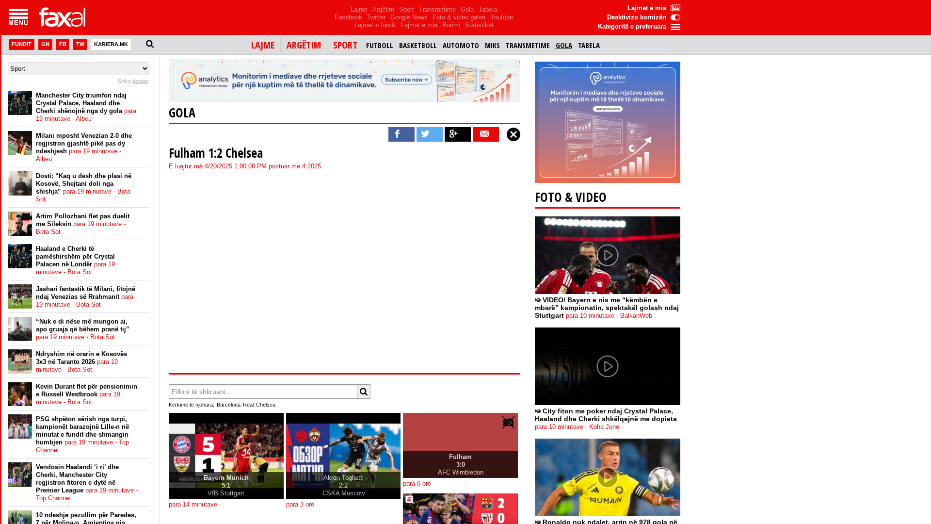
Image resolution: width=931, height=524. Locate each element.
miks (492, 45)
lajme (262, 44)
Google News (409, 17)
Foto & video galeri (459, 17)
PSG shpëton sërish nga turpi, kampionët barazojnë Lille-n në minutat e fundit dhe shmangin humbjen (82, 434)
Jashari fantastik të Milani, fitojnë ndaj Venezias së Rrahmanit (85, 296)
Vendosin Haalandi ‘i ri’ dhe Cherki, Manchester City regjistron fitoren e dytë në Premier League (87, 482)
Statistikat (479, 25)
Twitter (376, 17)
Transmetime (437, 9)
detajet (140, 81)
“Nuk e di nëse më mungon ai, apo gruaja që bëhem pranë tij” (82, 329)
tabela (589, 45)
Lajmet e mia (419, 25)
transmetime (528, 45)
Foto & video (571, 197)
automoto (461, 45)
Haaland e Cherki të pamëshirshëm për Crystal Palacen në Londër (75, 260)
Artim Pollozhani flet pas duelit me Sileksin (82, 224)
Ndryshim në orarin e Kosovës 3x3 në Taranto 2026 (81, 361)
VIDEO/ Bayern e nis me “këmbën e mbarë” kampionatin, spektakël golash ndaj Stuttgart (607, 307)
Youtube (501, 17)
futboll (379, 45)
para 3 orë (300, 504)
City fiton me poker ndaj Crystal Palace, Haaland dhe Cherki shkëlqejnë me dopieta (606, 418)
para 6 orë (417, 483)
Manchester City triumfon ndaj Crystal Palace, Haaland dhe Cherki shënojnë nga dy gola (86, 107)
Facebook (348, 17)
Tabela (488, 9)
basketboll (418, 45)
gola (564, 45)
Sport (406, 9)
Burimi (451, 25)
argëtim (304, 44)
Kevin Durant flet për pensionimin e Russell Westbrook (86, 394)
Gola (467, 9)
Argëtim (383, 9)
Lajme (359, 9)
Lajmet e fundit (375, 25)
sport (345, 44)
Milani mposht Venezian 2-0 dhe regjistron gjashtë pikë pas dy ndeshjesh (84, 147)
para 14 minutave (193, 504)
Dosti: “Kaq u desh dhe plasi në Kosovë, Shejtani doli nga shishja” (83, 187)
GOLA (182, 112)
